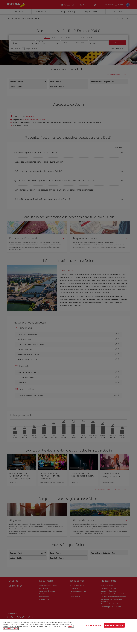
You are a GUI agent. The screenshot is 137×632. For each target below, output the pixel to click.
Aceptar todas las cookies (114, 625)
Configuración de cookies (93, 625)
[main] (68, 625)
